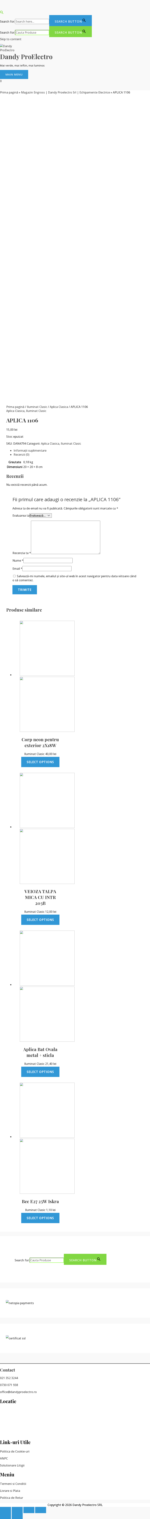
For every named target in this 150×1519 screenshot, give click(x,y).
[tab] (79, 450)
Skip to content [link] (10, 39)
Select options (40, 762)
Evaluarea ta (20, 515)
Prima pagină (9, 92)
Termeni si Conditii (13, 1484)
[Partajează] (17, 1510)
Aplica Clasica (59, 407)
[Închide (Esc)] (5, 1510)
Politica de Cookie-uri (14, 1451)
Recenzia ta (21, 553)
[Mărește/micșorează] (40, 1510)
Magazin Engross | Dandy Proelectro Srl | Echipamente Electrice (65, 92)
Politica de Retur (11, 1498)
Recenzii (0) (21, 455)
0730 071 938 (9, 1385)
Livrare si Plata (10, 1491)
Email (17, 569)
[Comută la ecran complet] (28, 1510)
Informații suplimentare (30, 450)
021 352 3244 (9, 1378)
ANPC (4, 1458)
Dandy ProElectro (26, 56)
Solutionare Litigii (12, 1465)
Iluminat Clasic (37, 407)
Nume (17, 560)
